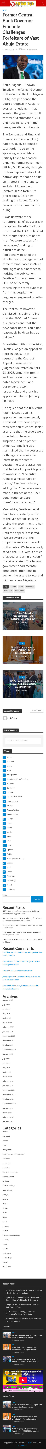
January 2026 (8, 1031)
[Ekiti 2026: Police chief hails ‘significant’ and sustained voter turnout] (7, 1335)
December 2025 (9, 1036)
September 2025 (9, 1049)
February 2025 (8, 1081)
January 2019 (8, 1122)
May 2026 (6, 1013)
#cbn (21, 587)
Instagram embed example (21, 970)
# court (13, 587)
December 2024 (9, 1090)
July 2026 (6, 1004)
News (5, 10)
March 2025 (7, 1076)
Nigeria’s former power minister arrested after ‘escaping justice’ (23, 650)
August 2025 (8, 1054)
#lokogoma (19, 591)
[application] (23, 1380)
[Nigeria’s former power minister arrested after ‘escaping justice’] (7, 1347)
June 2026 (6, 1009)
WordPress (22, 1445)
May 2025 (6, 1067)
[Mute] (35, 1391)
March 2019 (7, 1112)
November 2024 (9, 1094)
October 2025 (8, 1045)
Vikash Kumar (8, 961)
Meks (29, 1443)
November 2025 (9, 1040)
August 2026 (8, 1000)
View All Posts (36, 711)
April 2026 (7, 1018)
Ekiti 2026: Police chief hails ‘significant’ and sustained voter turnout (23, 616)
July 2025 (6, 1058)
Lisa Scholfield (8, 986)
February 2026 (8, 1027)
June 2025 (6, 1063)
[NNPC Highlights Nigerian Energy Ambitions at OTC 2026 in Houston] (7, 1359)
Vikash (5, 970)
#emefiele (30, 587)
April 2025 (7, 1072)
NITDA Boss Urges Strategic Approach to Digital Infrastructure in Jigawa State (21, 912)
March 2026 (7, 1022)
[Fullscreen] (39, 1391)
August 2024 (8, 1108)
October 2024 (8, 1099)
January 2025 (8, 1085)
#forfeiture (8, 591)
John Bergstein (8, 976)
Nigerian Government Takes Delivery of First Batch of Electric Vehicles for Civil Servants (22, 919)
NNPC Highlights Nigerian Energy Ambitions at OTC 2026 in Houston (23, 684)
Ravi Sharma (8, 952)
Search (5, 895)
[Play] (6, 1391)
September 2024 (9, 1103)
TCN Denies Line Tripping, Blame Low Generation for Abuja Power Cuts (20, 1312)
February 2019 (8, 1117)
